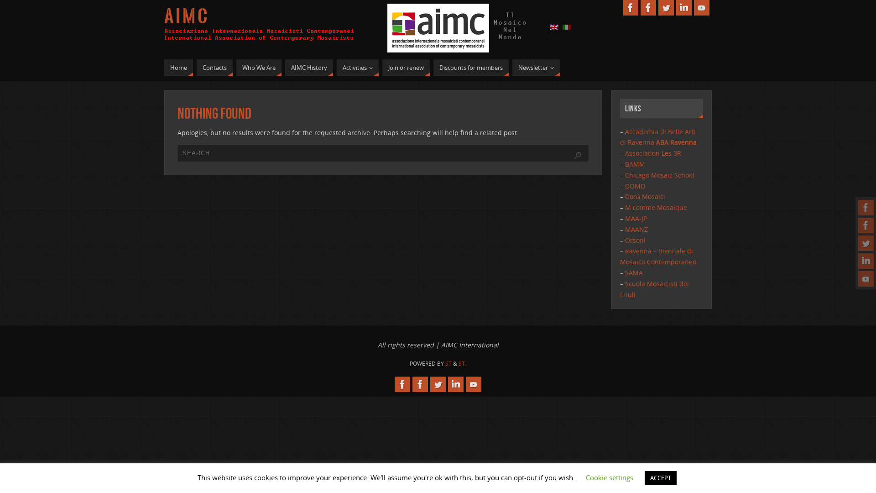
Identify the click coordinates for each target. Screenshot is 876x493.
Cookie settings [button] (609, 477)
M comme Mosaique (656, 207)
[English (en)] (554, 26)
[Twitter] (866, 243)
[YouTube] (866, 279)
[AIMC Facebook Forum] (866, 225)
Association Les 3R (653, 153)
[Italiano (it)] (567, 26)
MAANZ (636, 229)
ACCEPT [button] (660, 478)
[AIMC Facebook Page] (866, 207)
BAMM (635, 164)
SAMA (634, 272)
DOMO (635, 186)
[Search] (577, 155)
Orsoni (635, 240)
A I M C (185, 16)
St (448, 363)
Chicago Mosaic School (659, 175)
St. (462, 363)
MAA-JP (636, 218)
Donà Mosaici (645, 196)
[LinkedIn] (866, 261)
